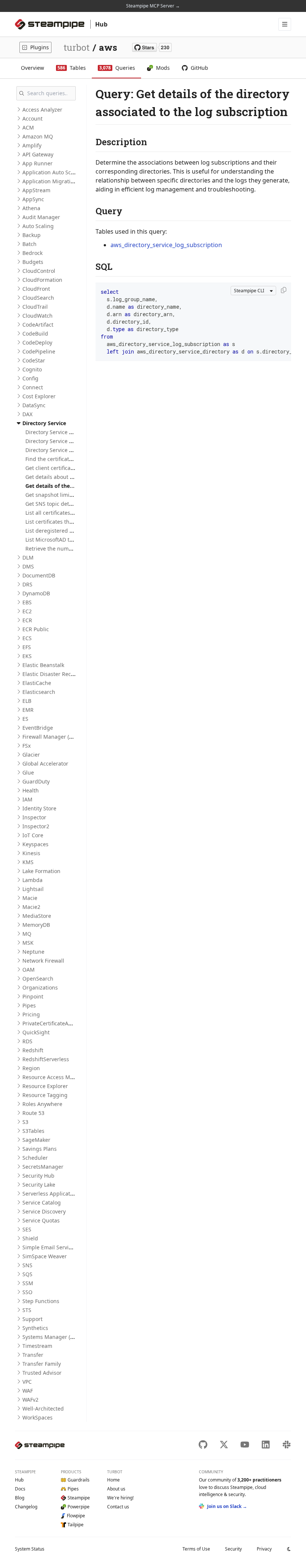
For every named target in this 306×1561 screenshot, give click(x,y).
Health (30, 790)
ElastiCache (36, 682)
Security (233, 1549)
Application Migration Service (59, 181)
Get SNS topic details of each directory (73, 503)
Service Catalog (41, 1202)
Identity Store (39, 808)
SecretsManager (42, 1166)
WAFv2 (30, 1399)
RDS (27, 1041)
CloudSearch (38, 297)
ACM (28, 127)
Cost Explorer (39, 396)
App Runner (37, 163)
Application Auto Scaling (53, 172)
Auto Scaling (38, 226)
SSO (27, 1292)
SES (26, 1229)
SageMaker (36, 1139)
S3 (25, 1121)
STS (26, 1310)
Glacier (31, 754)
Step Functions (40, 1301)
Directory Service (44, 423)
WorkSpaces (37, 1417)
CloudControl (38, 270)
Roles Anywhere (42, 1103)
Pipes (29, 1005)
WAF (27, 1390)
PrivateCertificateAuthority (55, 1023)
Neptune (33, 951)
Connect (32, 387)
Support (32, 1318)
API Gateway (37, 154)
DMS (28, 566)
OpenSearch (37, 978)
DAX (27, 414)
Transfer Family (41, 1363)
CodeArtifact (37, 324)
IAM (27, 799)
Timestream (37, 1345)
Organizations (40, 987)
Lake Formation (41, 871)
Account (32, 118)
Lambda (32, 880)
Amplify (31, 145)
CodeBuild (35, 333)
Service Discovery (44, 1211)
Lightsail (33, 888)
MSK (28, 942)
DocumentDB (38, 575)
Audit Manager (41, 217)
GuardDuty (36, 781)
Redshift (32, 1050)
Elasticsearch (38, 691)
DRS (27, 584)
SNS (27, 1265)
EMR (28, 709)
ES (25, 718)
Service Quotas (41, 1220)
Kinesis (31, 853)
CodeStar (33, 360)
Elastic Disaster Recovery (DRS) (60, 673)
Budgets (32, 261)
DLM (28, 557)
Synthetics (35, 1327)
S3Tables (33, 1130)
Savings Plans (39, 1148)
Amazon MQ (37, 136)
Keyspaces (35, 844)
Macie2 (31, 906)
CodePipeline (38, 351)
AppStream (36, 190)
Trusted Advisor (42, 1372)
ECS (27, 638)
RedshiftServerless (45, 1059)
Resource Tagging (45, 1095)
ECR (27, 620)
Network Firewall (43, 960)
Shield (30, 1238)
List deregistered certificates (61, 530)
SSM (27, 1283)
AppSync (33, 199)
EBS (27, 602)
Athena (31, 208)
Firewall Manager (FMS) (51, 736)
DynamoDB (36, 593)
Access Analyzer (42, 109)
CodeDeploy (37, 342)
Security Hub (38, 1175)
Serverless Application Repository (64, 1193)
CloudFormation (42, 279)
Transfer (32, 1354)
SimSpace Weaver (44, 1256)
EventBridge (37, 727)
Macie (29, 897)
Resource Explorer (45, 1086)
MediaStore (36, 915)
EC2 (27, 611)
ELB (26, 700)
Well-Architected (43, 1408)
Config (30, 378)
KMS (28, 862)
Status (29, 1549)
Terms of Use (196, 1549)
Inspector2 (35, 826)
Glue (28, 772)
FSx (26, 745)
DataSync (34, 405)
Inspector (34, 817)
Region (31, 1068)
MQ (26, 933)
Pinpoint (32, 996)
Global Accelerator (45, 763)
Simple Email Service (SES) (55, 1247)
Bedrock (32, 252)
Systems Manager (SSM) (52, 1336)
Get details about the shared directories (75, 476)
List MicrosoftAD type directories (66, 539)
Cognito (32, 369)
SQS (27, 1274)
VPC (27, 1381)
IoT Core (32, 835)
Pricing (31, 1014)
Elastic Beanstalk (43, 665)
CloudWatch (37, 315)
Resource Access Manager (55, 1077)
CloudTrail (35, 306)
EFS (26, 647)
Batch (29, 243)
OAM (28, 969)
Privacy (264, 1549)
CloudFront (36, 288)
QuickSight (36, 1032)
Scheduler (35, 1157)
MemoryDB (36, 924)
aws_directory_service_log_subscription (166, 245)
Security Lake (38, 1184)
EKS (27, 656)
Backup (31, 235)
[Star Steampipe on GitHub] (152, 47)
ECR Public (35, 629)
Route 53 (33, 1112)
